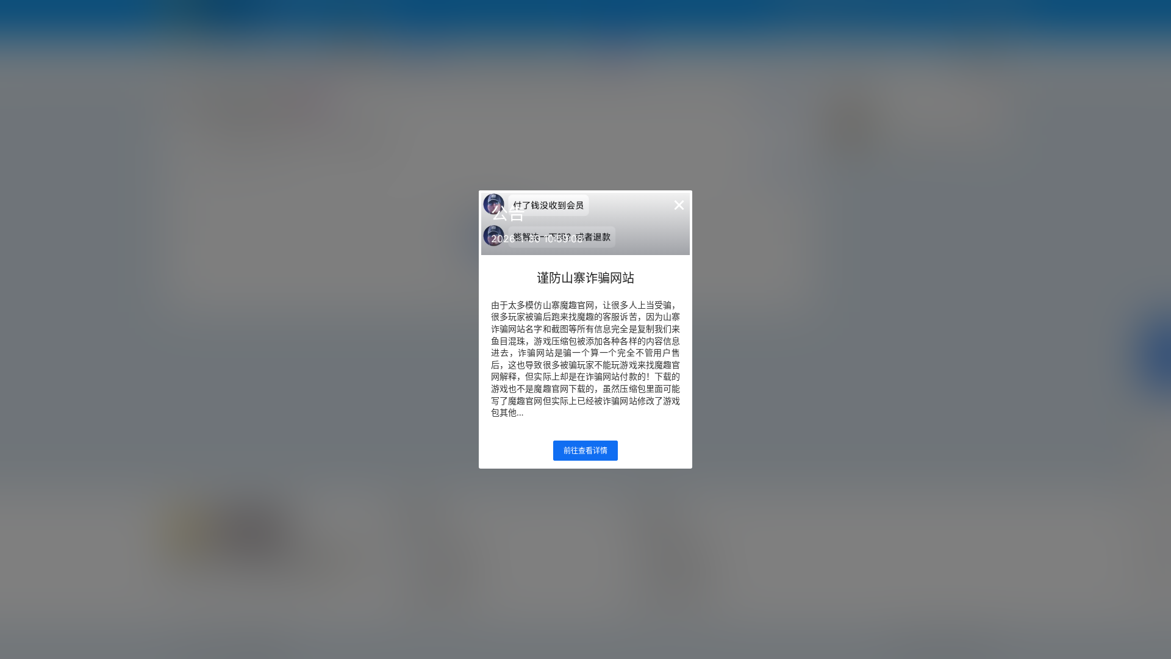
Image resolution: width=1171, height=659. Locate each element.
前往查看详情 (585, 450)
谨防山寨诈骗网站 (585, 278)
